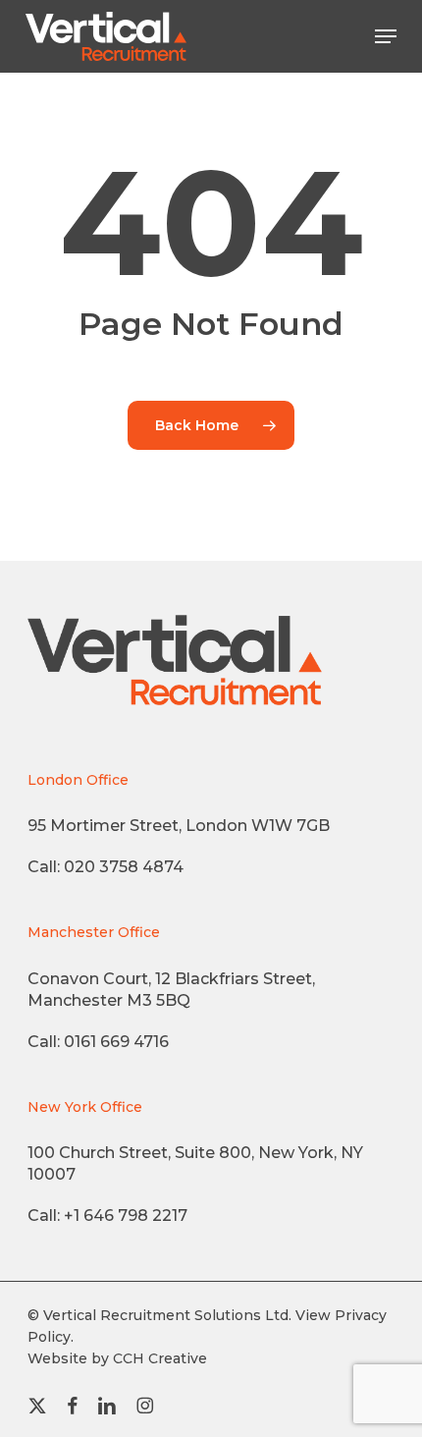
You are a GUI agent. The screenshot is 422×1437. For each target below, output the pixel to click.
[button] (385, 36)
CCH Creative (160, 1358)
